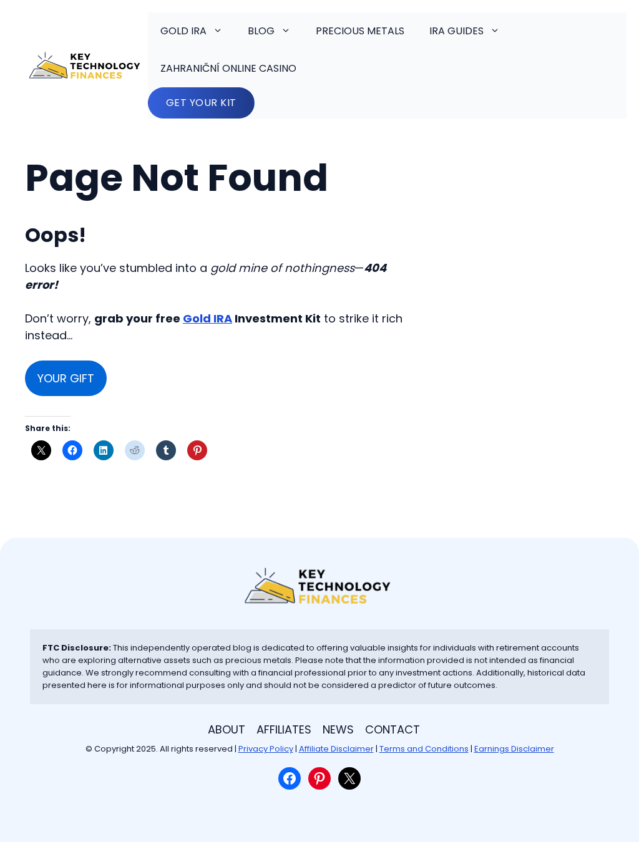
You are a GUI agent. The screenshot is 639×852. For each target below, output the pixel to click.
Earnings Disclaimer (514, 749)
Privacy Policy (265, 749)
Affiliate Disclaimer (336, 749)
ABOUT (226, 729)
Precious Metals (360, 31)
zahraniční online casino (228, 68)
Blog (261, 31)
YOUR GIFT (65, 378)
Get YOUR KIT (201, 102)
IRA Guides (456, 31)
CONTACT (392, 729)
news (338, 729)
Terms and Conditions (424, 749)
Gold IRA (183, 31)
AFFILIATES (283, 729)
